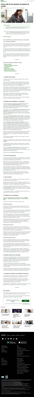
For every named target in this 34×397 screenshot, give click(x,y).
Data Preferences (4, 364)
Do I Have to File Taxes (21, 363)
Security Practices (20, 351)
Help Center (19, 347)
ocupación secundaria (6, 187)
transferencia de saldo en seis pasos (17, 152)
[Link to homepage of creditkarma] (13, 335)
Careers (2, 348)
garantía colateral (11, 111)
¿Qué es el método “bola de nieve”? (27, 326)
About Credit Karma (4, 347)
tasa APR (20, 84)
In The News (3, 350)
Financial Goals (19, 361)
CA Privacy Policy (4, 361)
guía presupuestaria (6, 169)
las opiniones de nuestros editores (16, 32)
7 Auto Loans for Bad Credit (21, 368)
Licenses (14, 382)
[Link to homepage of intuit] (3, 335)
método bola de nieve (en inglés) (14, 198)
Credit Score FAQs (20, 373)
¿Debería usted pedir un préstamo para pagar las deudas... (17, 326)
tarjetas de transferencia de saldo (13, 147)
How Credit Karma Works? (21, 348)
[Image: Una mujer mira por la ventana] (28, 311)
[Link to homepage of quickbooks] (18, 335)
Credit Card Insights (20, 360)
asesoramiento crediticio (12, 258)
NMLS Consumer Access (19, 382)
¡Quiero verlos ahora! (25, 301)
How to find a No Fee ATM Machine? (23, 370)
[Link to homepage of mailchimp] (23, 335)
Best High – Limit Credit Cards (22, 366)
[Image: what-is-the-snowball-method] (28, 322)
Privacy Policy (3, 360)
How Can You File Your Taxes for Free (23, 356)
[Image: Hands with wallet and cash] (5, 322)
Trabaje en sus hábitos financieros (10, 70)
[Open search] (31, 1)
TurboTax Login (19, 354)
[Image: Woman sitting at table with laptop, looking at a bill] (17, 311)
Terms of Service (4, 363)
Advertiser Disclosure (7, 36)
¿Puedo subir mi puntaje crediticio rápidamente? (27, 315)
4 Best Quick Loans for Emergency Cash (24, 364)
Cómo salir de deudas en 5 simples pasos (6, 315)
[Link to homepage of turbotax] (8, 335)
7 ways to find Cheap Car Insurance (23, 367)
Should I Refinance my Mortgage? (22, 371)
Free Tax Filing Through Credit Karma (23, 350)
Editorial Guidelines (20, 353)
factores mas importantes (11, 251)
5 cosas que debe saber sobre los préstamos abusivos (5, 326)
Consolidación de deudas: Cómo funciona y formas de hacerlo (16, 316)
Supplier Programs (4, 351)
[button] (33, 1)
